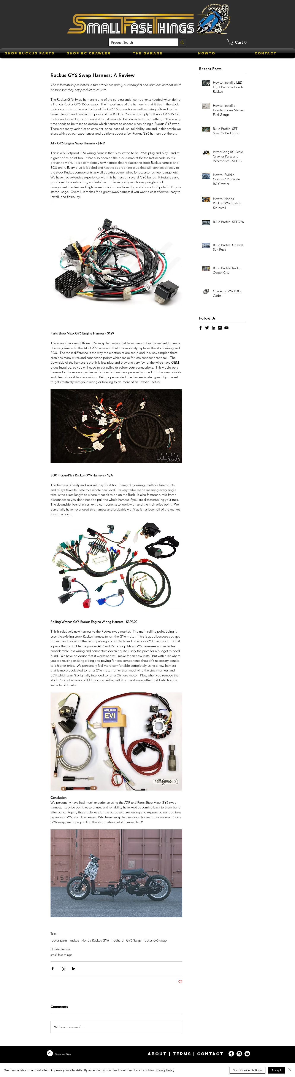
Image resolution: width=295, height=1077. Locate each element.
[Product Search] (182, 42)
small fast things (61, 955)
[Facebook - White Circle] (231, 1053)
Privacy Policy (164, 1070)
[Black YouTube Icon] (226, 327)
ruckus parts (59, 940)
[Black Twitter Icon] (207, 327)
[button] (238, 42)
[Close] (289, 1070)
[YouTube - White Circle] (247, 1053)
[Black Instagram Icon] (219, 327)
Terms (182, 1053)
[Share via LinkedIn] (74, 969)
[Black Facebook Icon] (200, 327)
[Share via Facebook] (53, 969)
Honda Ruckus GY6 (95, 940)
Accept (276, 1070)
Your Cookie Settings (247, 1070)
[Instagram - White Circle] (239, 1053)
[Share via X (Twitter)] (63, 969)
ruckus (74, 940)
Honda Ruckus (60, 949)
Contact (210, 1053)
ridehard (117, 940)
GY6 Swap (133, 940)
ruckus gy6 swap (155, 940)
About (157, 1053)
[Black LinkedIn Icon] (213, 327)
